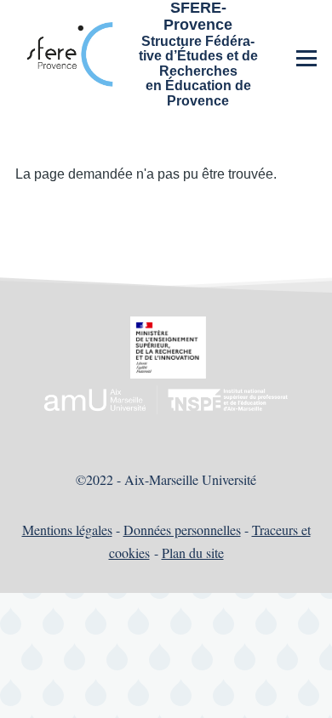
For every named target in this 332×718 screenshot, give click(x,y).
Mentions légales (67, 529)
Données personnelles (182, 529)
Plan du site (193, 552)
